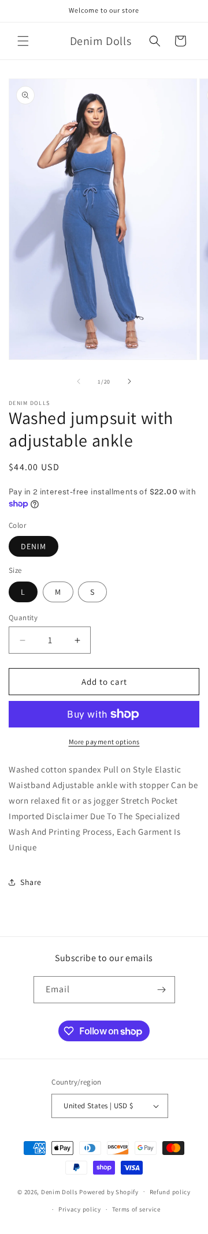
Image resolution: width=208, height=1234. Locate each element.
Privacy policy (79, 1209)
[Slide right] (129, 381)
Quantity (23, 617)
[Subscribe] (161, 989)
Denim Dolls (59, 1191)
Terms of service (136, 1209)
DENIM (33, 546)
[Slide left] (78, 381)
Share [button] (31, 882)
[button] (23, 41)
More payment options (104, 741)
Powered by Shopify (109, 1191)
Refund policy (170, 1192)
